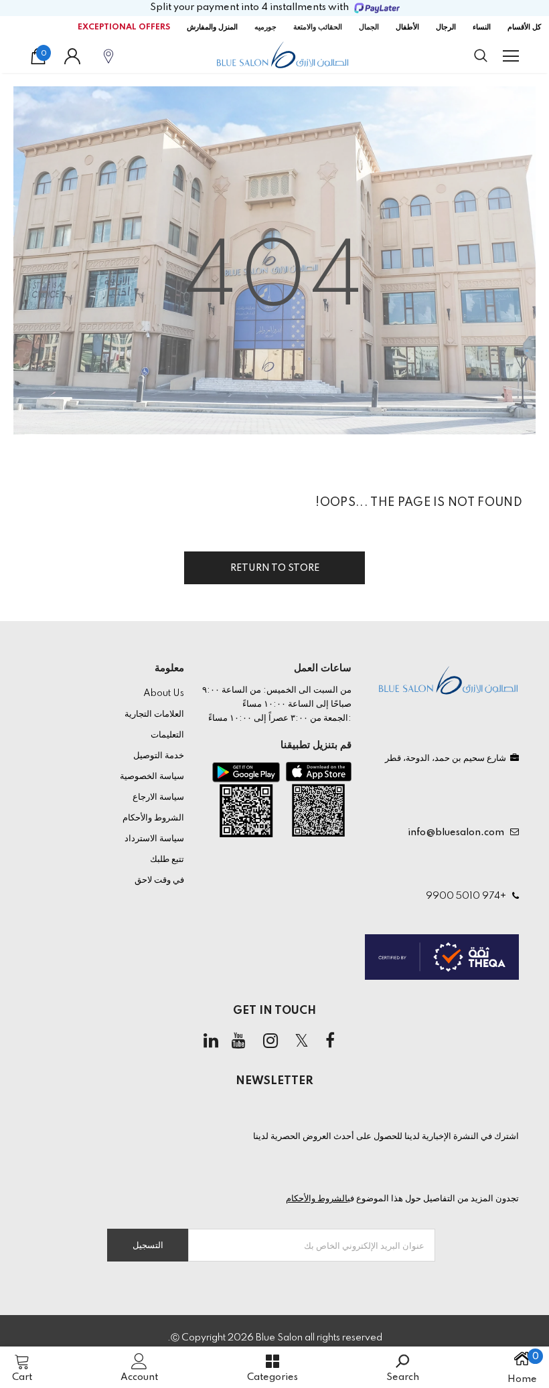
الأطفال (407, 27)
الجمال (369, 27)
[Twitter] (302, 1041)
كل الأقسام (524, 27)
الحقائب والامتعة (317, 27)
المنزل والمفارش (212, 27)
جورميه (265, 27)
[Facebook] (330, 1041)
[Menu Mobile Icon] (511, 56)
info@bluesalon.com (458, 832)
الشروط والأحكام (316, 1198)
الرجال (446, 27)
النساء (482, 27)
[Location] (108, 56)
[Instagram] (270, 1041)
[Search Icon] (467, 56)
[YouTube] (239, 1041)
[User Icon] (72, 56)
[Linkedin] (211, 1041)
